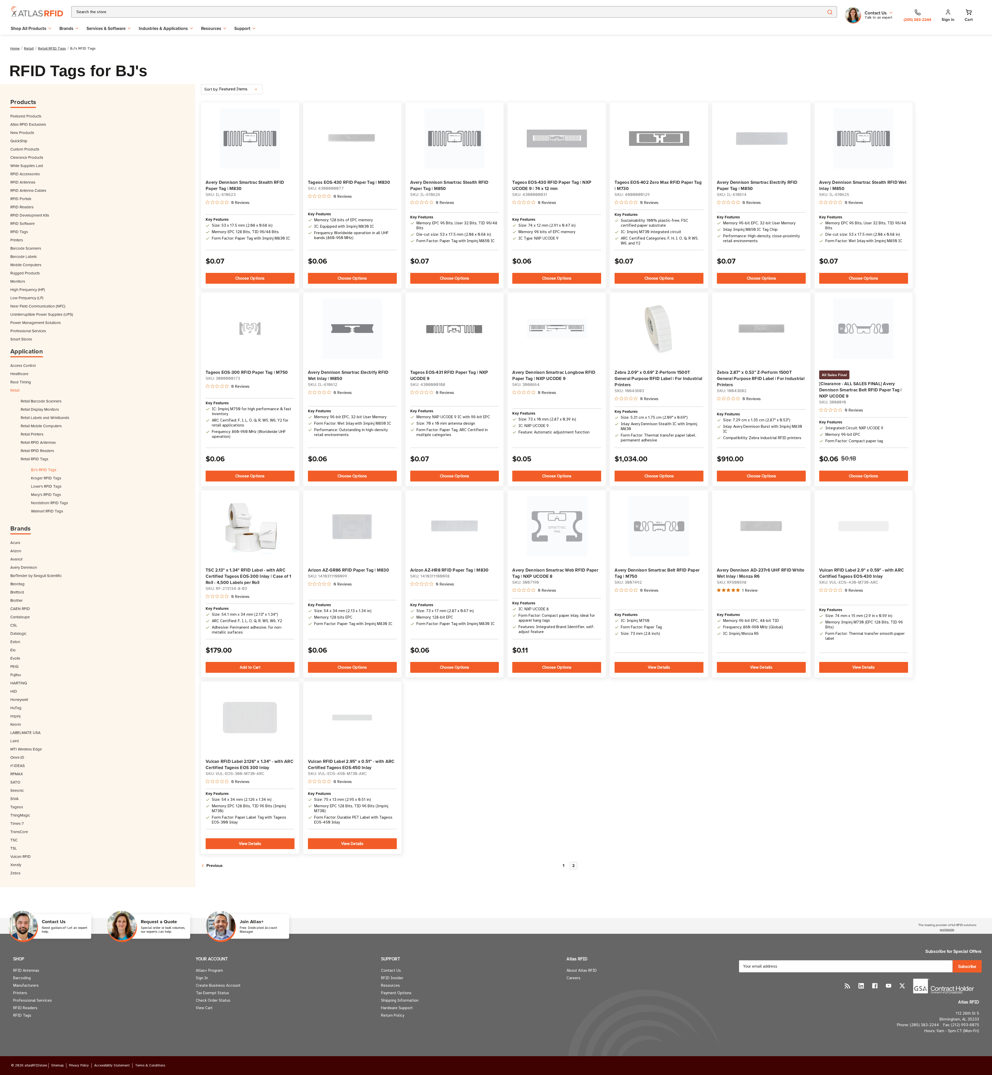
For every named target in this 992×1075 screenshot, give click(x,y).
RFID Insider (392, 978)
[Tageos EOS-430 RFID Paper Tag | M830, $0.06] (352, 138)
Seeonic (17, 790)
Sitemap (57, 1065)
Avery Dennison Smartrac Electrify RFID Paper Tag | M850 (757, 185)
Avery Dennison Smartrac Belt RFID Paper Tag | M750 (657, 573)
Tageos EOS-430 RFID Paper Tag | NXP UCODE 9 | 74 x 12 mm (551, 185)
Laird (14, 741)
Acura (15, 542)
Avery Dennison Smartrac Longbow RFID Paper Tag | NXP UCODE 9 (553, 375)
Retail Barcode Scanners (41, 401)
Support (242, 28)
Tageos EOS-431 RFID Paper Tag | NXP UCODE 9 (449, 375)
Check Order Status (213, 1000)
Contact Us (391, 970)
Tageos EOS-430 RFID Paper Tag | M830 (349, 182)
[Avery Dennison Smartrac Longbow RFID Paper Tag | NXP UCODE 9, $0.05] (557, 328)
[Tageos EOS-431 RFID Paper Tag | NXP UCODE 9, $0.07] (454, 328)
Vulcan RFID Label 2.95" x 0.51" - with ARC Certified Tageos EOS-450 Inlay (351, 764)
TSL (13, 848)
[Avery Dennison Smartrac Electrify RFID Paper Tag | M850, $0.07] (761, 138)
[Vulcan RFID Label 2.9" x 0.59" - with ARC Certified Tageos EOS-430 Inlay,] (863, 526)
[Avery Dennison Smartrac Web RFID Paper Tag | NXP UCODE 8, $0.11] (557, 526)
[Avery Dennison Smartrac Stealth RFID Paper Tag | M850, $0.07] (454, 138)
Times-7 (17, 823)
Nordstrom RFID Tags (49, 502)
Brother (16, 600)
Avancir (16, 559)
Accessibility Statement (112, 1065)
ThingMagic (20, 815)
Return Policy (392, 1015)
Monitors (17, 281)
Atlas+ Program (209, 970)
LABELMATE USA (25, 732)
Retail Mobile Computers (41, 426)
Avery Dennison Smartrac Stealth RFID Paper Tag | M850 (449, 185)
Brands (66, 28)
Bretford (17, 592)
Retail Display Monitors (40, 409)
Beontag (17, 584)
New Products (22, 132)
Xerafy (15, 864)
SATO (15, 782)
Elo (13, 650)
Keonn (15, 724)
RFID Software (22, 223)
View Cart (204, 1008)
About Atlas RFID (582, 970)
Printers (16, 240)
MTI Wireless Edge (26, 749)
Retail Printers (32, 434)
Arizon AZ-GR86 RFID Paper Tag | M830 (348, 570)
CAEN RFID (20, 608)
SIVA (14, 798)
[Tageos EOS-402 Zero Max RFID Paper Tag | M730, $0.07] (659, 138)
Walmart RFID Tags (47, 511)
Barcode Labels (23, 256)
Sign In (202, 978)
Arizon (15, 551)
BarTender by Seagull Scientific (36, 575)
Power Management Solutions (35, 322)
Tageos (16, 807)
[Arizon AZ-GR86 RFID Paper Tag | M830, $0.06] (352, 526)
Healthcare (19, 373)
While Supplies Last (26, 165)
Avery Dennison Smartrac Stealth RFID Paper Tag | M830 (245, 185)
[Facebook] (875, 986)
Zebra (15, 873)
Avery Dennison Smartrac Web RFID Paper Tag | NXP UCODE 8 (555, 573)
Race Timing (20, 382)
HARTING (18, 683)
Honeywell (19, 699)
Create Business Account (218, 985)
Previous (214, 865)
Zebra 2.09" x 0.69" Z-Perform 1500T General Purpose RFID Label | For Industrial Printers (658, 378)
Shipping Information (400, 1000)
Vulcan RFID (20, 856)
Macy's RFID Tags (46, 494)
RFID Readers (22, 207)
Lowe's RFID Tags (46, 486)
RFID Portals (20, 198)
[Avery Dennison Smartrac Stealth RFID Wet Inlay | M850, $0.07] (863, 138)
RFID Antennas (22, 182)
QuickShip (18, 141)
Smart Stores (21, 339)
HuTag (15, 707)
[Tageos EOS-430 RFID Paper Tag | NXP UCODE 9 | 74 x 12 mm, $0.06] (557, 138)
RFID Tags (19, 231)
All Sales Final (834, 375)
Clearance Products (26, 157)
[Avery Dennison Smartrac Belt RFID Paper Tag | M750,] (659, 526)
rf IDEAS (17, 765)
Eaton (15, 641)
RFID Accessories (25, 174)
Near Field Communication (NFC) (37, 306)
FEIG (14, 666)
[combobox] (441, 12)
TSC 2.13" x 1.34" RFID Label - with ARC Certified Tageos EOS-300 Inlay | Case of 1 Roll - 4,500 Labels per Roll (248, 576)
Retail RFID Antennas (38, 442)
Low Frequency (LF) (26, 298)
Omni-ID (17, 757)
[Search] (830, 12)
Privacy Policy (79, 1065)
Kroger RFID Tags (46, 478)
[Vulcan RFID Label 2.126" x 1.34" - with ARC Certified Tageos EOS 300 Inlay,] (250, 717)
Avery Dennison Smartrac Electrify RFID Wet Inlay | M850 (348, 375)
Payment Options (396, 993)
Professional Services (28, 331)
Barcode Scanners (25, 248)
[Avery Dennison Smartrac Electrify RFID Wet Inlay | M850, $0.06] (352, 328)
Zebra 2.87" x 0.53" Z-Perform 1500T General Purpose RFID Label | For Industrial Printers (760, 378)
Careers (573, 978)
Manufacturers (26, 985)
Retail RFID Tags (34, 459)
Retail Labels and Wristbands (45, 417)
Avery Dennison (23, 567)
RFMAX (16, 774)
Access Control (23, 365)
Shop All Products (28, 28)
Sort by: (211, 89)
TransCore (19, 831)
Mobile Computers (25, 264)
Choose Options (250, 278)
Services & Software (106, 28)
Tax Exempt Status (212, 993)
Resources (211, 28)
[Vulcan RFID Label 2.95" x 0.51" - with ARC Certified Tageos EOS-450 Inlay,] (352, 717)
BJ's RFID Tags (43, 469)
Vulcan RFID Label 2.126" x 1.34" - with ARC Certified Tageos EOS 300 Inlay (249, 764)
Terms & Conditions (150, 1065)
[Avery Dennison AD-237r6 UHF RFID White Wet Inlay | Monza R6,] (761, 526)
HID (13, 691)
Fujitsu (15, 674)
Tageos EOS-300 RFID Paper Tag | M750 (247, 372)
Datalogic (18, 633)
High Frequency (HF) (27, 289)
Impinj (15, 716)
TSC (14, 840)
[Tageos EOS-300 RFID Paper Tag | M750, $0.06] (250, 328)
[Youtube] (888, 986)
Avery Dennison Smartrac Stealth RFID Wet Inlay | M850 (862, 185)
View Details (659, 667)
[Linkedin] (861, 986)
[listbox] (240, 89)
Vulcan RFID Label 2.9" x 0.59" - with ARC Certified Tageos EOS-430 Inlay (861, 573)
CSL (13, 625)
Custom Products (24, 149)
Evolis (15, 658)
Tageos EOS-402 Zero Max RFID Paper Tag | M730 (658, 185)
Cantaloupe (20, 617)
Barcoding (22, 978)
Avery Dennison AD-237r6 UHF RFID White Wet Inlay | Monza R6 (760, 573)
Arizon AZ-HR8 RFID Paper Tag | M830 (449, 570)
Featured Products (25, 116)
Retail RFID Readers (37, 450)
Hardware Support (397, 1008)
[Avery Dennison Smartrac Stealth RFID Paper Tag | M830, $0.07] (250, 138)
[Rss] (847, 986)
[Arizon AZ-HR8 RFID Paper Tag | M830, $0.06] (454, 526)
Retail (14, 390)
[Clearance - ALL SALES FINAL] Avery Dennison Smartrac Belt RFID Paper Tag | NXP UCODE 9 (860, 390)
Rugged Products (25, 273)
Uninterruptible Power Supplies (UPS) (41, 314)
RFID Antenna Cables (28, 190)
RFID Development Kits (29, 215)
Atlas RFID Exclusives (28, 124)
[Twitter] (902, 986)
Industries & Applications (163, 28)
